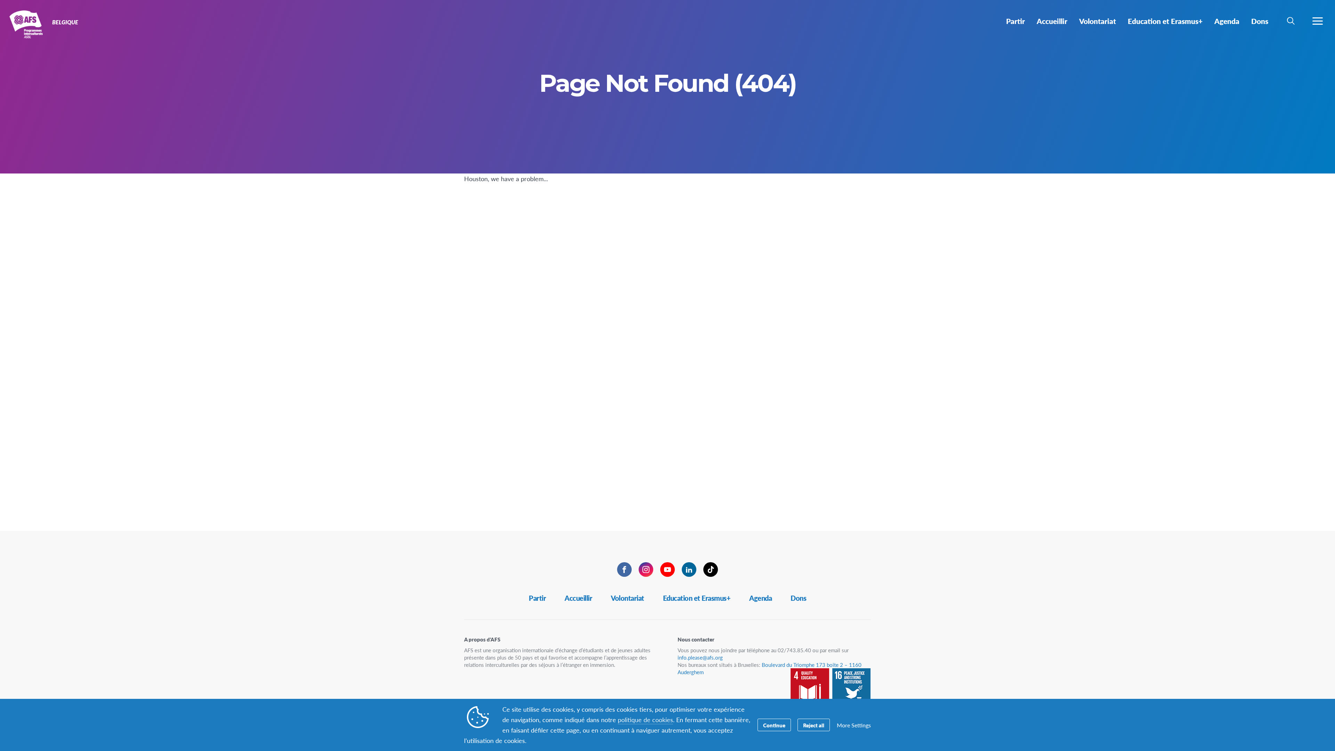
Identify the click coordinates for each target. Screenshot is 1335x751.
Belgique (30, 23)
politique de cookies (645, 719)
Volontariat (627, 598)
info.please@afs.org (700, 657)
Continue (774, 725)
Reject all (813, 725)
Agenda (760, 598)
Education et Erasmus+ (697, 598)
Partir (537, 598)
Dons (798, 598)
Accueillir (578, 598)
